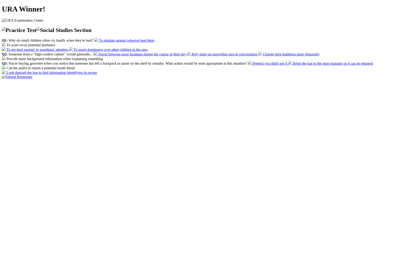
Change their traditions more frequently (291, 54)
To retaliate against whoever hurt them (126, 40)
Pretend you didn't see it (270, 63)
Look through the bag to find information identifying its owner (51, 73)
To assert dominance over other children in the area (110, 50)
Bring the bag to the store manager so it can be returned (332, 63)
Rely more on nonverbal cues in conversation (224, 54)
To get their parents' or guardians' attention (37, 50)
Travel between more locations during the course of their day (142, 54)
